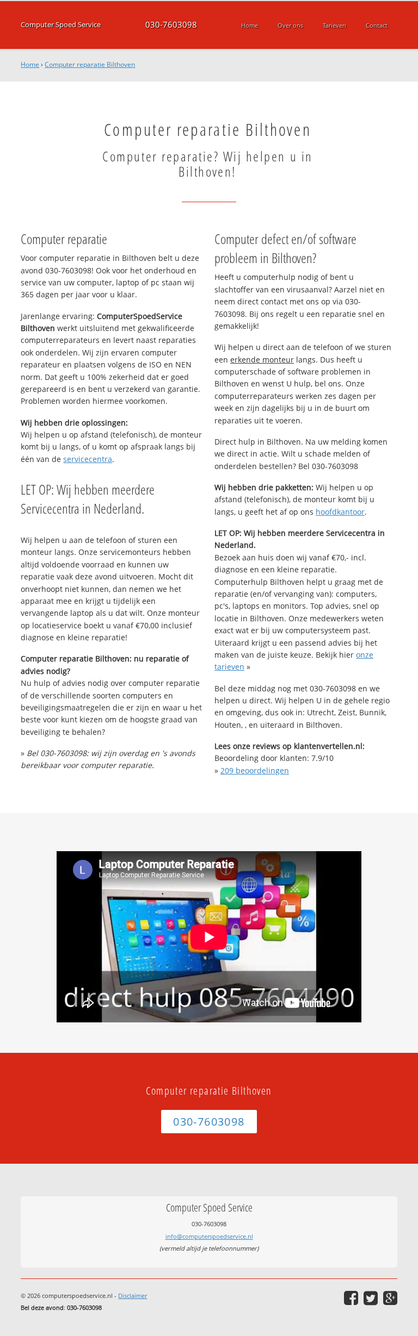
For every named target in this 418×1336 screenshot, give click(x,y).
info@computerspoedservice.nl (209, 1236)
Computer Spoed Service (61, 24)
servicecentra (87, 459)
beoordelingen (254, 770)
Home (30, 64)
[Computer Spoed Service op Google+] (390, 1298)
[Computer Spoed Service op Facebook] (351, 1298)
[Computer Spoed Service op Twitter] (371, 1298)
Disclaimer (132, 1295)
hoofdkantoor (340, 512)
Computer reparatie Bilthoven (90, 64)
